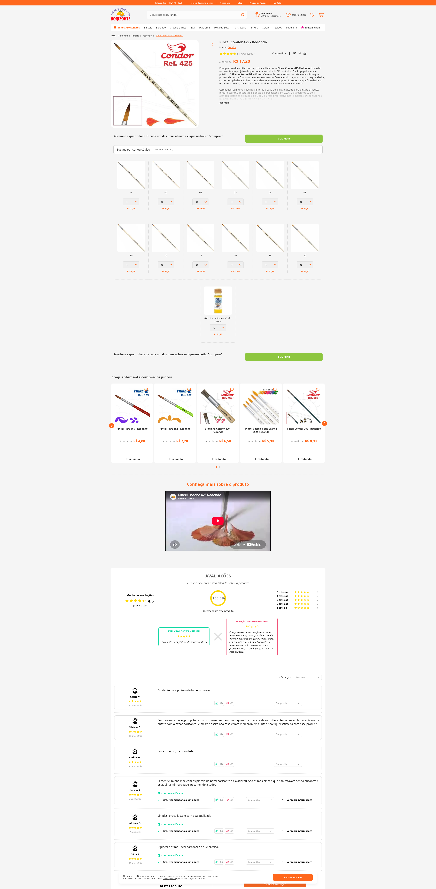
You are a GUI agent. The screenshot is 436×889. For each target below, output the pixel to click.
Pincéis (135, 35)
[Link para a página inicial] (113, 35)
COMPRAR (284, 138)
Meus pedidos (299, 14)
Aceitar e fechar (293, 877)
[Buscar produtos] (243, 15)
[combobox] (197, 15)
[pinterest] (300, 53)
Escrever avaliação (275, 884)
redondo (147, 35)
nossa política (169, 878)
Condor (232, 47)
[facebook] (289, 53)
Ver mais (224, 102)
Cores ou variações (134, 447)
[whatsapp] (304, 53)
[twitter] (294, 53)
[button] (111, 425)
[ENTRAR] (269, 15)
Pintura (124, 35)
